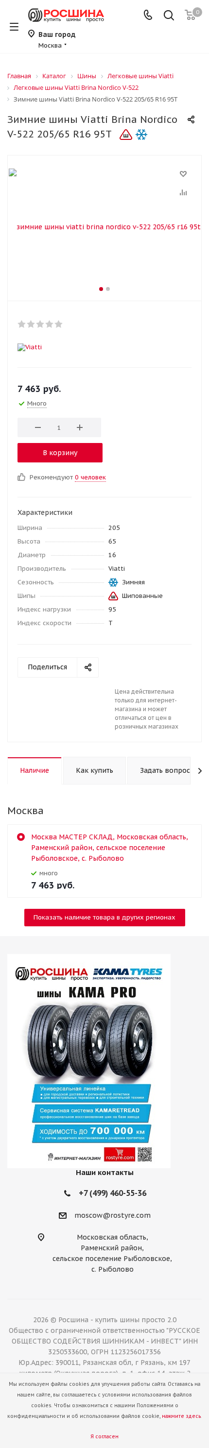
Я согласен (104, 1436)
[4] (49, 324)
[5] (59, 324)
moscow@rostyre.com (112, 1215)
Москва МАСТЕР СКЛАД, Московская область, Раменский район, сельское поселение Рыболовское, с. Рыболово (109, 848)
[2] (31, 324)
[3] (40, 324)
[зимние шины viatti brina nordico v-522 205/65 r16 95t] (104, 226)
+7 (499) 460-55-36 (112, 1193)
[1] (22, 324)
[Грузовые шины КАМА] (104, 1061)
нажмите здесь (181, 1416)
